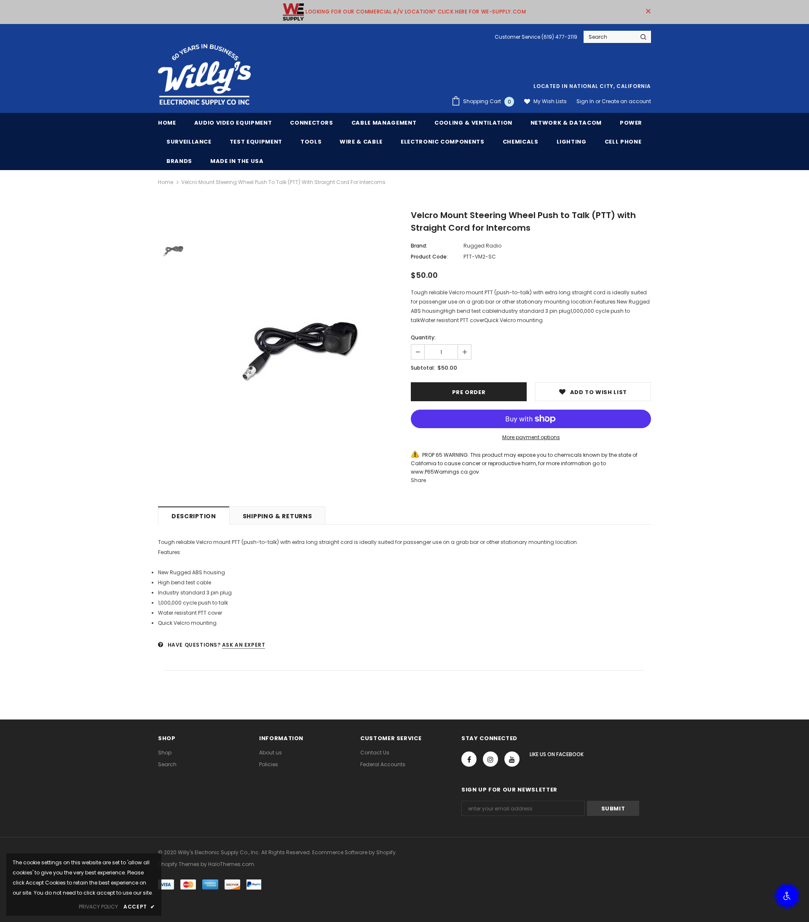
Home (165, 182)
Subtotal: (423, 367)
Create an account (626, 101)
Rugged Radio (482, 245)
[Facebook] (469, 759)
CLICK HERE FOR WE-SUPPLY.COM (482, 11)
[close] (648, 12)
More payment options (531, 437)
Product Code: (429, 256)
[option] (297, 343)
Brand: (419, 245)
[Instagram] (490, 759)
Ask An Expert (243, 644)
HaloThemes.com (231, 864)
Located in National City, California (592, 86)
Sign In (585, 101)
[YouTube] (512, 759)
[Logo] (204, 75)
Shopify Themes (178, 864)
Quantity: (423, 337)
